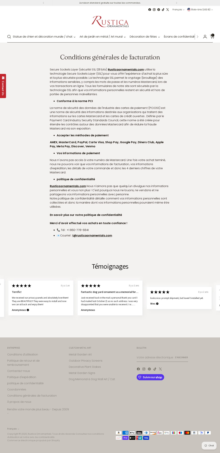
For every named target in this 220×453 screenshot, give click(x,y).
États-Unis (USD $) (200, 9)
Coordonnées (16, 389)
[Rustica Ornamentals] (110, 21)
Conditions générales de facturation (32, 396)
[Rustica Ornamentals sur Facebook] (149, 9)
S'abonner (181, 357)
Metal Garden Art (80, 354)
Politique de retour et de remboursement (23, 363)
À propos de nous (19, 402)
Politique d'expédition (21, 377)
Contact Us (3, 87)
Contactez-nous (18, 371)
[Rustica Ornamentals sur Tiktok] (163, 9)
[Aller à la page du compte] (203, 36)
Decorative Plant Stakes (85, 367)
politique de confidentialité (25, 383)
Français (177, 9)
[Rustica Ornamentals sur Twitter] (167, 9)
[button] (91, 303)
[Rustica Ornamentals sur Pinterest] (158, 9)
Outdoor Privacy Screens (85, 361)
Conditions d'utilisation (22, 354)
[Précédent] (43, 3)
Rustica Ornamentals (40, 433)
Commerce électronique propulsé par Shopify (33, 440)
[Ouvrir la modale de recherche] (9, 36)
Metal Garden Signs (82, 373)
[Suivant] (176, 3)
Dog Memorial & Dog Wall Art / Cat (92, 379)
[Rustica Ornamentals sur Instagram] (154, 9)
